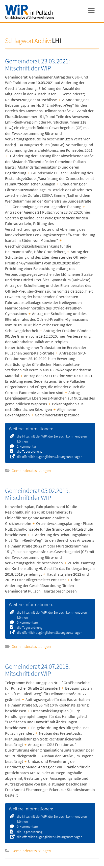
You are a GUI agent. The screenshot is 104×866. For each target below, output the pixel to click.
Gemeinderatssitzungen (31, 470)
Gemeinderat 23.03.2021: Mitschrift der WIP (37, 64)
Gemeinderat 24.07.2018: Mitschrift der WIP (37, 670)
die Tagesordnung (29, 451)
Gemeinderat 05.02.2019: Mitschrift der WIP (37, 494)
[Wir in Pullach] (30, 10)
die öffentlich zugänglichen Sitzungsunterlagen (49, 456)
